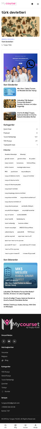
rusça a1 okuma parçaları (13, 184)
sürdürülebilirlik (22, 215)
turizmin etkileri (23, 223)
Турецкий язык (9, 145)
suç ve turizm (9, 215)
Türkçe (4, 388)
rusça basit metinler (11, 189)
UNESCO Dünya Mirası (26, 228)
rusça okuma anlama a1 (27, 197)
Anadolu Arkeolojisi (11, 154)
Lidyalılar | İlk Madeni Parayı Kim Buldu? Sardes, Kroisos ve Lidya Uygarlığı (26, 103)
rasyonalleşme (26, 172)
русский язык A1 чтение (28, 245)
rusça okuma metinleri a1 (13, 202)
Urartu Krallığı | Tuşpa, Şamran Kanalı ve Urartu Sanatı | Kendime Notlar (26, 115)
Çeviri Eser (7, 129)
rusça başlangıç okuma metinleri (15, 193)
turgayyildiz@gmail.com (10, 403)
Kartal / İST (5, 411)
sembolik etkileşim (27, 206)
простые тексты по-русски (14, 240)
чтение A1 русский (29, 253)
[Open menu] (38, 4)
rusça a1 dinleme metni (12, 176)
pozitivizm (14, 172)
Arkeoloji (22, 154)
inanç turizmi (9, 163)
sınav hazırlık (9, 219)
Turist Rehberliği (10, 137)
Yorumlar (4, 352)
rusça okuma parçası (11, 206)
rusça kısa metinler (11, 197)
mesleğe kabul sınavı (23, 167)
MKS (6, 172)
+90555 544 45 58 (8, 407)
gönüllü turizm (9, 159)
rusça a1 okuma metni (12, 180)
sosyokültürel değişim (12, 210)
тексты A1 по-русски (12, 249)
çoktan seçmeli (10, 236)
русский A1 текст (10, 245)
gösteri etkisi (22, 159)
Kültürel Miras (31, 163)
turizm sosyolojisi (10, 228)
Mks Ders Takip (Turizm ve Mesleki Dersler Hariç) (26, 90)
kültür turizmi (9, 167)
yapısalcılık (20, 232)
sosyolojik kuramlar (28, 210)
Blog (6, 360)
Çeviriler (4, 384)
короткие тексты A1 (24, 236)
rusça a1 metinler (28, 176)
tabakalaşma (20, 219)
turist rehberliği (10, 223)
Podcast (7, 133)
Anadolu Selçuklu (7, 39)
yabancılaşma (9, 232)
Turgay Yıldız (7, 45)
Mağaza (4, 356)
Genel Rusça (6, 376)
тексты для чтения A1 (12, 253)
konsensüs (20, 163)
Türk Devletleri (7, 42)
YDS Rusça (8, 141)
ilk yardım (32, 159)
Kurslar (7, 391)
